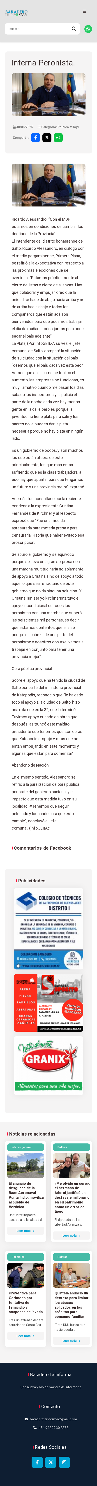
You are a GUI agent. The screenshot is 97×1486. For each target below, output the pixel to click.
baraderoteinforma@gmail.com (53, 1419)
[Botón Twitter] (50, 1462)
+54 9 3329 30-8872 (53, 1428)
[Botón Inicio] (48, 13)
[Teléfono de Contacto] (88, 29)
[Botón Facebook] (37, 1462)
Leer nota (24, 1231)
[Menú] (84, 11)
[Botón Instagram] (64, 1462)
